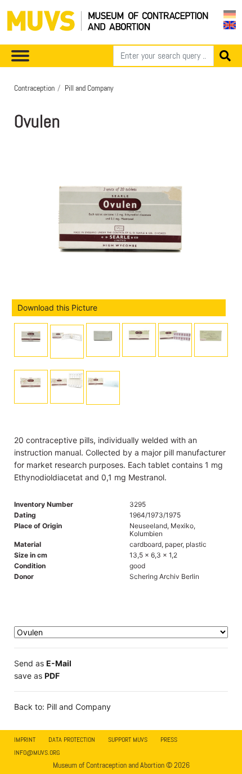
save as (37, 675)
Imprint (24, 739)
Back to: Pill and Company (62, 706)
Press (168, 739)
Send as (42, 663)
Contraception (34, 88)
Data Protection (71, 739)
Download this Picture (57, 307)
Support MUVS (127, 739)
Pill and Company (89, 88)
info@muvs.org (37, 752)
